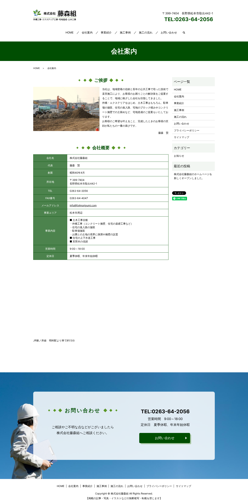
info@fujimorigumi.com (83, 205)
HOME (70, 32)
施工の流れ (146, 32)
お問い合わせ (169, 32)
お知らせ (179, 155)
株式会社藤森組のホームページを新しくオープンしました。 (193, 176)
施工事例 (125, 32)
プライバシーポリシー (186, 130)
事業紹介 (106, 32)
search (184, 32)
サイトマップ (181, 137)
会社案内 (87, 32)
